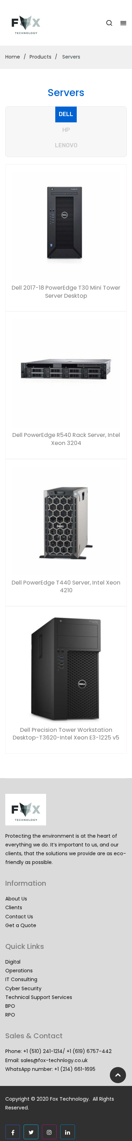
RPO (10, 1014)
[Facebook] (12, 1132)
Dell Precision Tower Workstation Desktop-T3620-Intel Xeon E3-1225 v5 (66, 734)
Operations (19, 970)
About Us (16, 898)
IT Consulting (21, 979)
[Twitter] (31, 1132)
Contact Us (19, 916)
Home (12, 56)
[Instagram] (49, 1132)
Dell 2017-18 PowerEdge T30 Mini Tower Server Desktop (66, 292)
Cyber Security (23, 988)
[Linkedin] (67, 1132)
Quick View (20, 181)
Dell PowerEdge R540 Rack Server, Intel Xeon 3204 (66, 439)
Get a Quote (20, 925)
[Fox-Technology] (25, 22)
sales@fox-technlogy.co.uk (54, 1060)
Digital (12, 961)
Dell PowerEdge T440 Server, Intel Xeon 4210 (66, 587)
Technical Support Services (38, 997)
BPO (10, 1006)
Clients (13, 907)
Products (40, 56)
